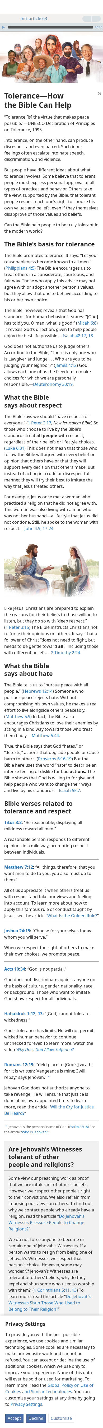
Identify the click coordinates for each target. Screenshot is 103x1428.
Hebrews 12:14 (38, 691)
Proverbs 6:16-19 (55, 759)
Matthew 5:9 (18, 716)
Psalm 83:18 (78, 1126)
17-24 (47, 528)
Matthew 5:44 (45, 735)
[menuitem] (8, 7)
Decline (36, 1418)
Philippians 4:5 (20, 268)
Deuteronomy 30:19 (53, 384)
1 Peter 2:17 (39, 423)
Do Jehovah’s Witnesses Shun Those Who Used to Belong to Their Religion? (49, 1303)
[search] (96, 7)
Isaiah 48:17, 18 (78, 336)
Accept (14, 1418)
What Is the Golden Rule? (72, 916)
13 (74, 1290)
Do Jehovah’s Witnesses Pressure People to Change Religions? (46, 1222)
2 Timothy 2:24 (65, 653)
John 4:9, (33, 528)
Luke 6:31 (15, 448)
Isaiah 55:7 (69, 790)
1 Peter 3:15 (17, 627)
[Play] (3, 27)
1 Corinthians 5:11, (52, 1290)
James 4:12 (66, 365)
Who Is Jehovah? (35, 1132)
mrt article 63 (33, 18)
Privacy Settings (26, 1404)
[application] (51, 27)
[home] (8, 7)
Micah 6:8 (86, 323)
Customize (61, 1418)
